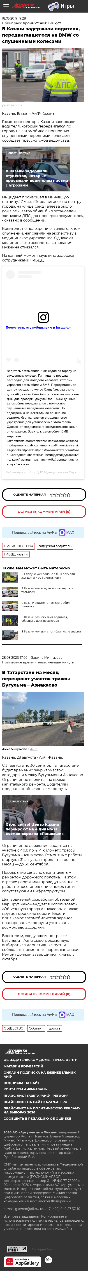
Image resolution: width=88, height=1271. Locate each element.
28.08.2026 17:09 (15, 658)
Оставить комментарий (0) (44, 512)
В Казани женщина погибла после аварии (51, 631)
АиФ (33, 749)
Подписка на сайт (22, 1083)
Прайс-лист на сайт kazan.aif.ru (35, 1102)
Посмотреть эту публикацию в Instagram (38, 327)
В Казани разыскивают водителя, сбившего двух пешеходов (44, 618)
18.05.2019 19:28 (14, 18)
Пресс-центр (65, 1060)
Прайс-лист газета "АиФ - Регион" (36, 1096)
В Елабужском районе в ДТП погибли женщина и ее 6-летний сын (48, 575)
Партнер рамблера (42, 1249)
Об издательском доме (27, 1060)
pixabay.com (12, 105)
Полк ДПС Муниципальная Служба (54, 472)
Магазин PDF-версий (23, 1066)
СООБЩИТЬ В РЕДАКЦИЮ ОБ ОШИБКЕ (37, 1119)
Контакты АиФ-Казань (25, 1089)
